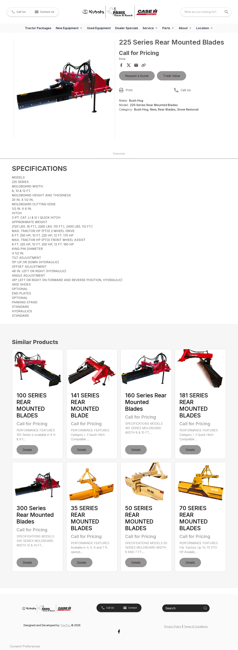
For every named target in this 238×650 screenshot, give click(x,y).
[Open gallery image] (64, 88)
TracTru (65, 625)
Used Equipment (99, 28)
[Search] (205, 608)
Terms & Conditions (196, 626)
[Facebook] (119, 631)
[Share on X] (128, 65)
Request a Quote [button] (137, 76)
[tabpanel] (64, 89)
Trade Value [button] (171, 76)
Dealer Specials (126, 28)
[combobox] (206, 11)
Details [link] (27, 450)
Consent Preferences (25, 646)
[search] (226, 12)
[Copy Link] (143, 65)
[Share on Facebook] (121, 65)
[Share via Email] (136, 65)
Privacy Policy (172, 626)
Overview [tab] (119, 153)
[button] (18, 12)
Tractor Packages (38, 28)
